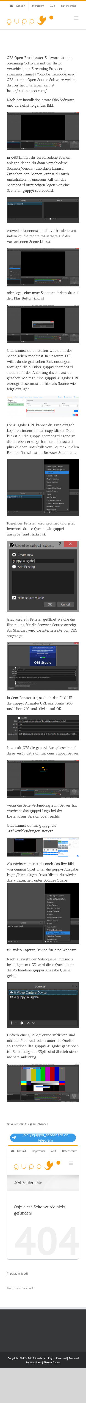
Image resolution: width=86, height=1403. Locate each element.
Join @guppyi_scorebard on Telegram (45, 1138)
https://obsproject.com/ (27, 91)
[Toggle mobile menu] (76, 18)
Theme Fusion (52, 1362)
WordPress (36, 1362)
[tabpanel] (43, 579)
